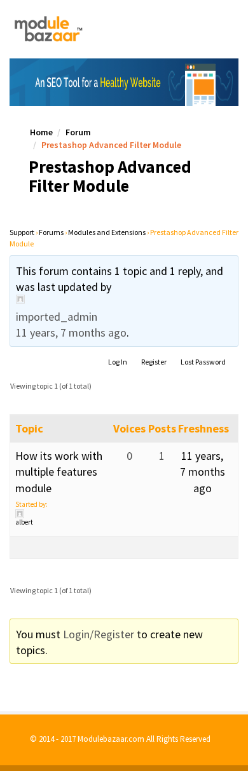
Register (154, 361)
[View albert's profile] (64, 513)
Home (41, 132)
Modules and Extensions (107, 232)
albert (24, 522)
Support (22, 232)
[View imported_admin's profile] (124, 299)
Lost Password (203, 361)
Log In (117, 361)
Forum (78, 132)
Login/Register (98, 634)
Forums (51, 232)
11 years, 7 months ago (71, 332)
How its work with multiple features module (58, 471)
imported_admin (56, 316)
